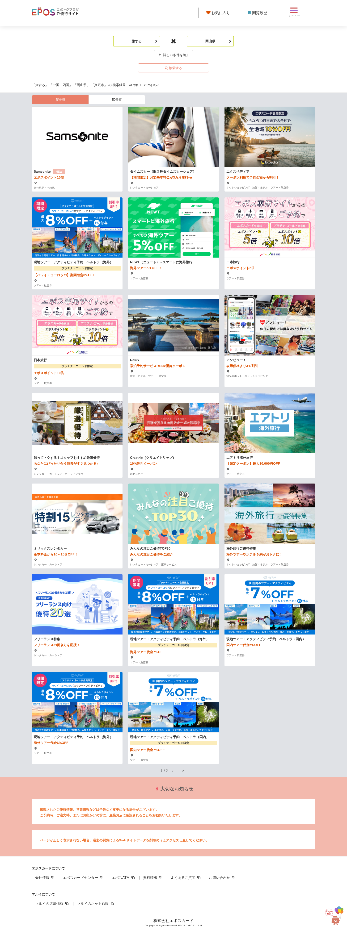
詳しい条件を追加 (176, 55)
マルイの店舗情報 (49, 903)
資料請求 (150, 878)
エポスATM (121, 878)
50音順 (117, 99)
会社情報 (42, 878)
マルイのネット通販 (93, 903)
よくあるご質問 (183, 878)
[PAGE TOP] (332, 917)
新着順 (60, 99)
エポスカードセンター (81, 878)
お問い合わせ (220, 878)
